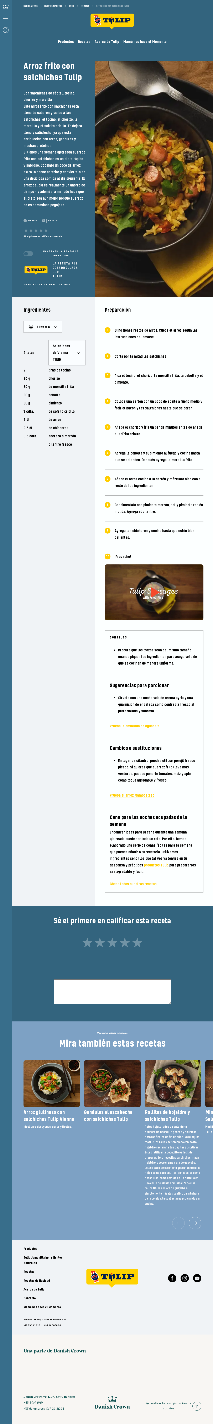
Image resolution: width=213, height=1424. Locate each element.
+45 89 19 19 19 (32, 1325)
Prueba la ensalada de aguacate (135, 726)
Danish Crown (31, 6)
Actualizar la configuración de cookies (168, 1405)
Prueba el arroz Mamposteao (132, 795)
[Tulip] (36, 270)
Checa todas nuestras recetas (133, 884)
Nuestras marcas (53, 6)
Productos (66, 42)
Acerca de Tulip (107, 42)
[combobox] (43, 327)
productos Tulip (156, 865)
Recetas (85, 6)
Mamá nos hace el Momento (145, 42)
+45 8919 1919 (33, 1402)
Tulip (71, 6)
